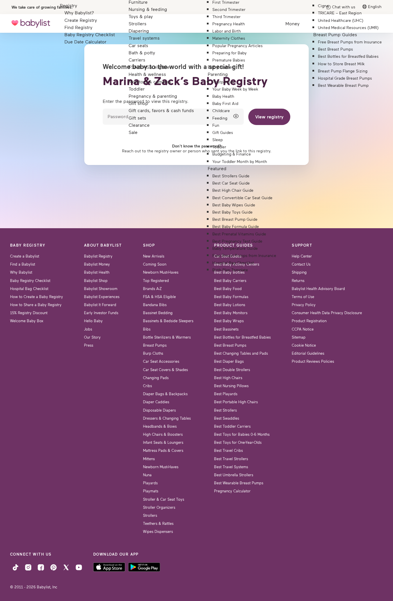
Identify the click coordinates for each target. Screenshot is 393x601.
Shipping (299, 272)
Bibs (146, 329)
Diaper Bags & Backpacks (165, 393)
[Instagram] (28, 566)
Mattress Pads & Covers (163, 450)
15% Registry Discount (28, 312)
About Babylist (103, 245)
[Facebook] (41, 566)
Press (88, 345)
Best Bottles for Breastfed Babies (242, 337)
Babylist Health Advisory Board (318, 288)
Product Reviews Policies (313, 361)
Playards (150, 483)
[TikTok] (15, 566)
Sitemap (299, 337)
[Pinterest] (53, 566)
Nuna (147, 475)
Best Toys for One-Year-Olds (238, 442)
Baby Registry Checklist (30, 280)
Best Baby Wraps (229, 320)
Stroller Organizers (159, 507)
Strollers (150, 515)
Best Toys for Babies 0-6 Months (242, 434)
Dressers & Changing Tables (167, 418)
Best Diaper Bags (229, 361)
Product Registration (309, 320)
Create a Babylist (24, 256)
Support (302, 245)
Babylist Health (96, 272)
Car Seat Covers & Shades (165, 369)
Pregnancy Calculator (232, 491)
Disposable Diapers (159, 410)
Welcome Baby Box (26, 320)
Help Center (302, 256)
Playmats (150, 491)
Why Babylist (21, 272)
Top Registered (156, 280)
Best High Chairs (228, 377)
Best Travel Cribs (228, 450)
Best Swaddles (226, 418)
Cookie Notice (304, 345)
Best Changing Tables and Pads (241, 353)
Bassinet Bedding (158, 312)
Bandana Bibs (155, 304)
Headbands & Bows (160, 426)
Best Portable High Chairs (236, 402)
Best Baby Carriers (230, 280)
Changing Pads (156, 377)
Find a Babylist (22, 264)
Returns (298, 280)
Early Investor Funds (101, 312)
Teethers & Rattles (158, 523)
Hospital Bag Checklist (29, 288)
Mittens (149, 458)
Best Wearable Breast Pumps (238, 483)
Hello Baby (93, 320)
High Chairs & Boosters (163, 434)
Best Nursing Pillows (231, 385)
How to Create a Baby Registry (36, 296)
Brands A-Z (152, 288)
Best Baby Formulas (231, 296)
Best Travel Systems (231, 466)
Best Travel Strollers (231, 458)
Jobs (88, 329)
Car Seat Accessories (161, 361)
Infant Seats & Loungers (163, 442)
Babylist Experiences (101, 296)
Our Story (92, 337)
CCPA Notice (303, 329)
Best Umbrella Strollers (233, 475)
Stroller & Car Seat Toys (163, 499)
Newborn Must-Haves (160, 272)
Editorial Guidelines (308, 353)
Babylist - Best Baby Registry (31, 23)
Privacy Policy (304, 304)
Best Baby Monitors (230, 312)
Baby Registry (27, 245)
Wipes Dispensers (158, 531)
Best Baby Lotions (229, 304)
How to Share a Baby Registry (36, 304)
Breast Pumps (155, 345)
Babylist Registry (98, 256)
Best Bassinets (226, 329)
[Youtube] (79, 566)
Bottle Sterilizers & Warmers (167, 337)
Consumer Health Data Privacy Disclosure (327, 312)
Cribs (147, 385)
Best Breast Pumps (230, 345)
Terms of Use (303, 296)
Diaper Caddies (156, 402)
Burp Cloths (153, 353)
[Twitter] (66, 566)
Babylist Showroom (100, 288)
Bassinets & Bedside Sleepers (168, 320)
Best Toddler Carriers (232, 426)
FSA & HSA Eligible (159, 296)
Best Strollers (225, 410)
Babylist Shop (96, 280)
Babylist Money (97, 264)
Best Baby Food (228, 288)
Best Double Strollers (232, 369)
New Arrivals (153, 256)
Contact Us (301, 264)
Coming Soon (154, 264)
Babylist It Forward (100, 304)
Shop (149, 245)
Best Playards (225, 393)
